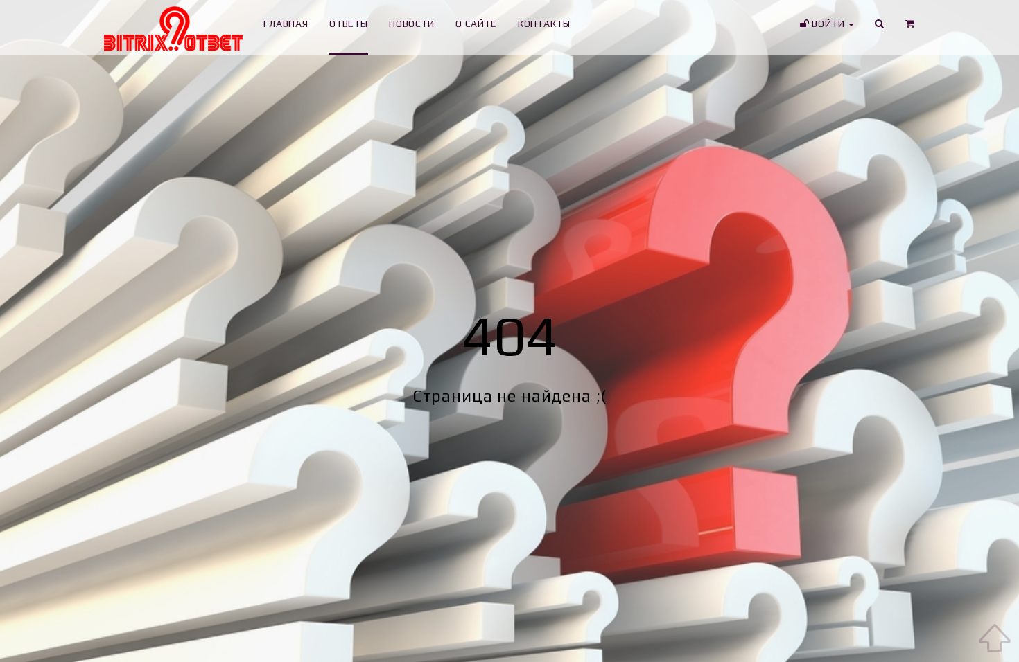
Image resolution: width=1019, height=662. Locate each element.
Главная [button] (285, 23)
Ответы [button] (348, 23)
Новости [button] (412, 23)
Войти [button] (828, 23)
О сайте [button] (476, 23)
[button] (910, 27)
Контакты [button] (544, 23)
